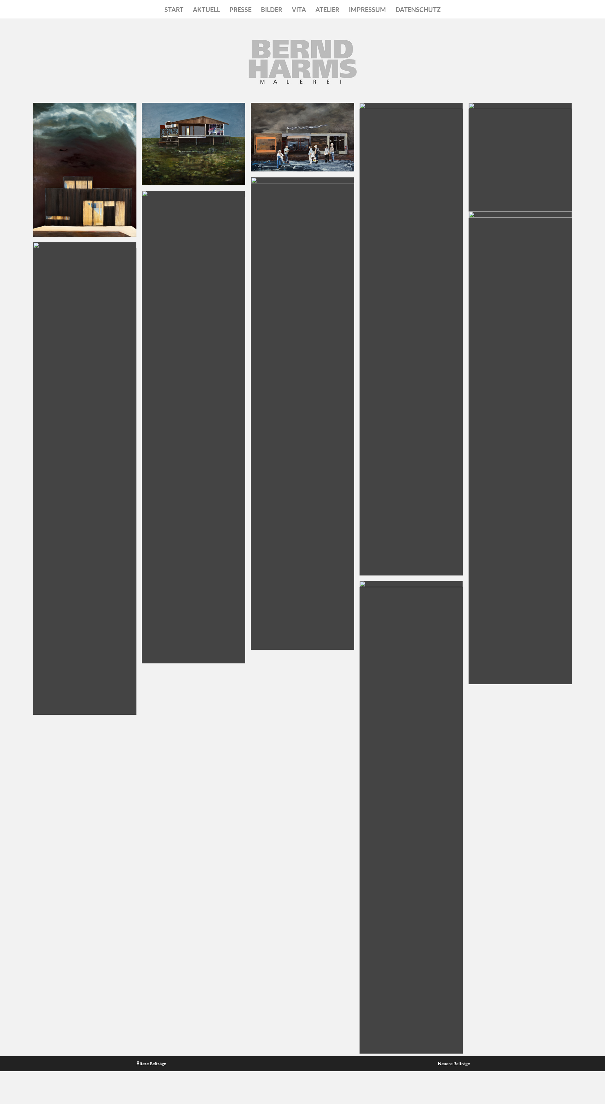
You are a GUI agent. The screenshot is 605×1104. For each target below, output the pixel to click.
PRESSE (240, 9)
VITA (299, 9)
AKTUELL (206, 9)
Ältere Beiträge (151, 1063)
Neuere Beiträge (454, 1063)
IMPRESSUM (367, 9)
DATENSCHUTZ (418, 9)
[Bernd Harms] (302, 79)
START (173, 9)
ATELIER (327, 9)
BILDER (271, 9)
